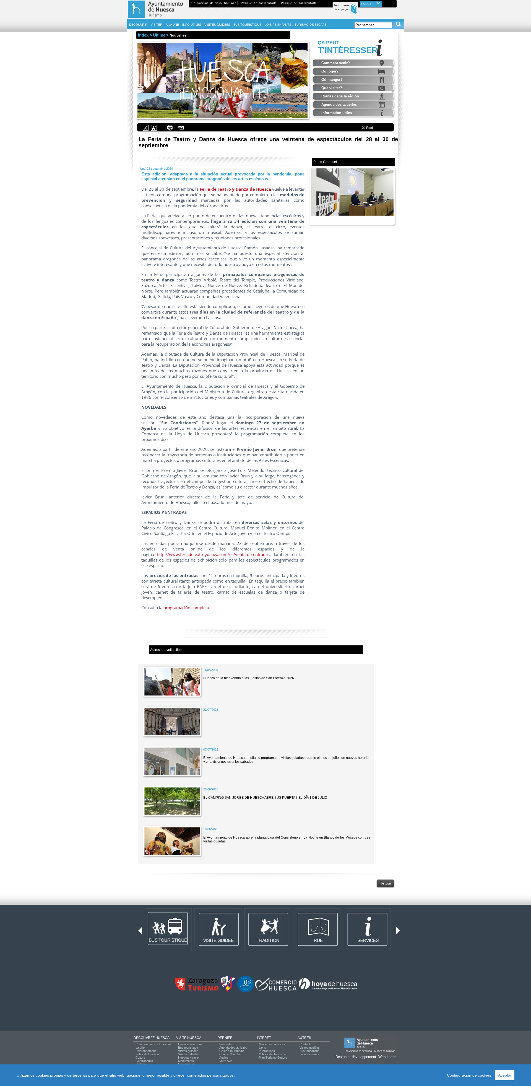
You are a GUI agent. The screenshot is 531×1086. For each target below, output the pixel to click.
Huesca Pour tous (190, 1044)
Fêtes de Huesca (147, 1054)
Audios (223, 1057)
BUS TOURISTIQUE (247, 24)
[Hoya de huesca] (328, 989)
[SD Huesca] (228, 991)
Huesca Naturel (188, 1057)
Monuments (186, 1060)
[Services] (367, 950)
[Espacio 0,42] (245, 991)
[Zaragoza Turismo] (196, 989)
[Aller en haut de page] (158, 18)
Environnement (146, 1051)
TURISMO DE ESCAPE (310, 24)
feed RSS (225, 8)
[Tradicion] (267, 950)
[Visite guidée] (217, 950)
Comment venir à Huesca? (153, 1044)
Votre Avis (226, 1060)
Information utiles (336, 113)
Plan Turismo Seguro (273, 1057)
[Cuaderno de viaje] (394, 3)
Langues (368, 4)
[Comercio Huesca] (275, 989)
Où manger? (332, 79)
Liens (262, 1047)
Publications (267, 1051)
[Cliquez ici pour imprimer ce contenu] (169, 130)
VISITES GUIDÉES (217, 24)
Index (143, 35)
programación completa (186, 607)
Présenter (226, 1044)
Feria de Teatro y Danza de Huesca (235, 189)
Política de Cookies (203, 8)
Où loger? (330, 71)
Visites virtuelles (189, 1054)
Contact (305, 1044)
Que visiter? (331, 88)
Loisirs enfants (309, 1054)
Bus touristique (188, 1047)
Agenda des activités (339, 104)
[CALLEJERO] (317, 950)
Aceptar (505, 1075)
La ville (140, 1047)
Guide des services (272, 1044)
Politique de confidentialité (259, 2)
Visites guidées (188, 1051)
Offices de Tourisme (272, 1054)
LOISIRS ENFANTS (278, 24)
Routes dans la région (340, 96)
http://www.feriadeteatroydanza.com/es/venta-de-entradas (213, 554)
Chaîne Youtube (230, 1054)
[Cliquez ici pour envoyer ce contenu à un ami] (181, 130)
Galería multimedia (231, 1051)
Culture (140, 1057)
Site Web (230, 2)
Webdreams (387, 1057)
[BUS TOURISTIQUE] (168, 950)
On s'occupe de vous (206, 2)
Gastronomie (144, 1060)
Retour (385, 883)
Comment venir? (335, 63)
